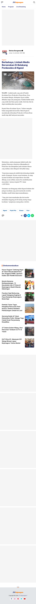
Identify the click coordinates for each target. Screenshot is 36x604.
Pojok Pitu (13, 210)
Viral (27, 210)
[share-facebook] (25, 215)
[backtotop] (18, 587)
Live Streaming (21, 6)
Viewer (21, 210)
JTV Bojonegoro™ (22, 595)
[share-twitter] (28, 215)
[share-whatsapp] (32, 215)
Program (11, 6)
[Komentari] (3, 215)
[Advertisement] (18, 28)
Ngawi (4, 60)
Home (4, 6)
